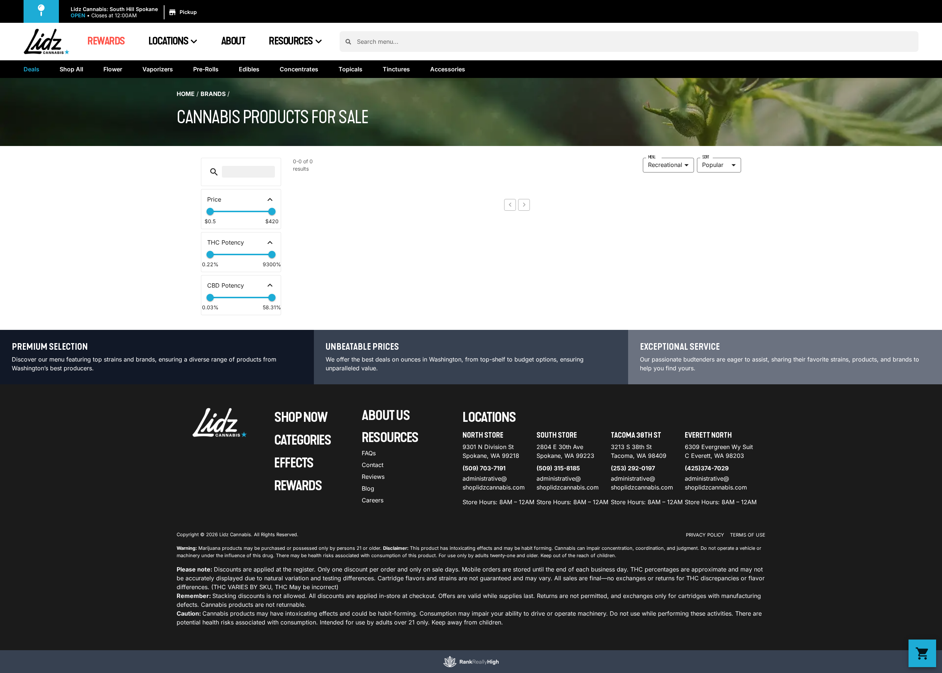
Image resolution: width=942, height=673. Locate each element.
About (233, 41)
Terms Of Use (747, 535)
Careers (372, 500)
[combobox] (634, 41)
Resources (291, 41)
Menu (651, 157)
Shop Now (300, 417)
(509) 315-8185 (558, 468)
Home (186, 93)
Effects (294, 463)
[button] (135, 12)
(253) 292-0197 (633, 468)
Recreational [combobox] (665, 164)
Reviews (373, 476)
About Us (386, 416)
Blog (368, 488)
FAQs (369, 453)
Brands (213, 93)
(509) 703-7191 (484, 468)
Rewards (106, 41)
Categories (302, 440)
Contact (372, 465)
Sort (705, 157)
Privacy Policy (705, 535)
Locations (168, 41)
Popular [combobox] (712, 164)
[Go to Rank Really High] (471, 661)
